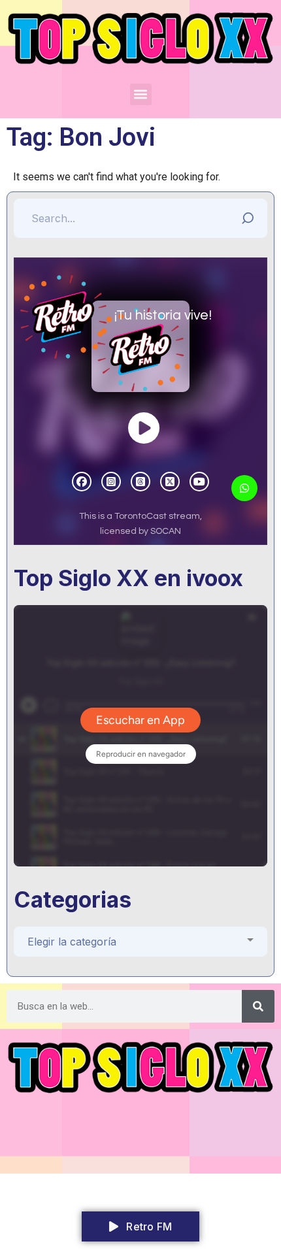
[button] (141, 94)
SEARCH (251, 215)
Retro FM (148, 1226)
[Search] (258, 1006)
